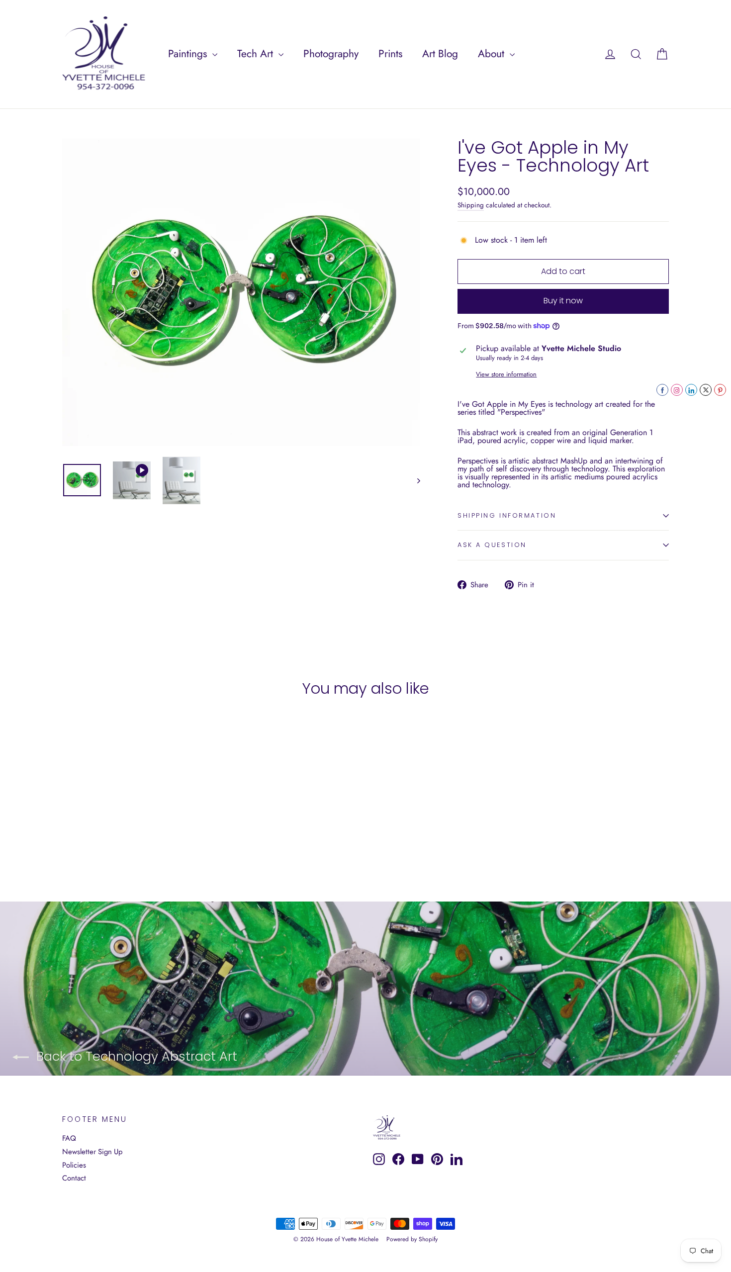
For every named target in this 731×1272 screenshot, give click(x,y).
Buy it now (563, 300)
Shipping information (506, 515)
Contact (74, 1178)
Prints (390, 53)
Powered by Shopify (412, 1239)
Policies (74, 1165)
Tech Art (256, 53)
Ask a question (492, 545)
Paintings (189, 53)
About (492, 53)
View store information (506, 374)
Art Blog (440, 53)
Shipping (470, 205)
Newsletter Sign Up (92, 1151)
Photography (331, 53)
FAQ (69, 1138)
